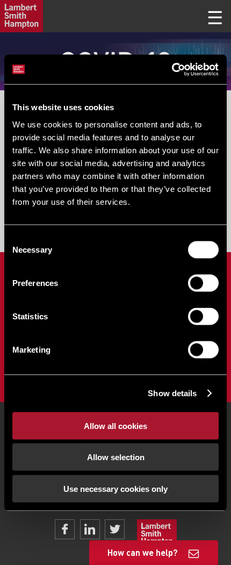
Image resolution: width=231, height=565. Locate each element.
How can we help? (142, 552)
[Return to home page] (21, 16)
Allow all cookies (115, 425)
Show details (172, 393)
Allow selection (116, 457)
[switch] (203, 282)
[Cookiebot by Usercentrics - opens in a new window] (172, 69)
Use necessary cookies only (115, 488)
